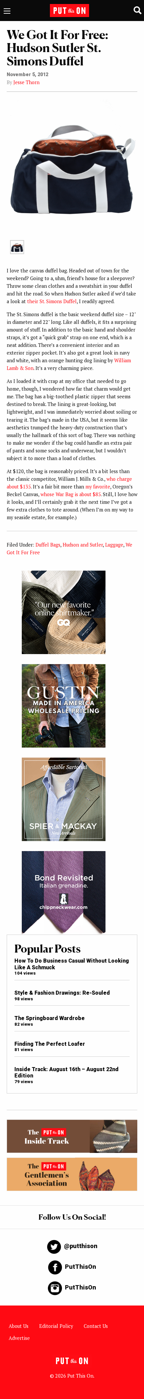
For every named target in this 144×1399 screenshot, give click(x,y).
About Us (18, 1326)
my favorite (97, 486)
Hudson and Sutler (83, 545)
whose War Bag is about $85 (71, 494)
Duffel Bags (47, 545)
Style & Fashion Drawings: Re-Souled (62, 993)
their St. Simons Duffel (52, 301)
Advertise (19, 1338)
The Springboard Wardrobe (49, 1018)
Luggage (114, 545)
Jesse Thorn (26, 82)
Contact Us (96, 1326)
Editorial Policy (56, 1326)
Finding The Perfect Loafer (49, 1044)
